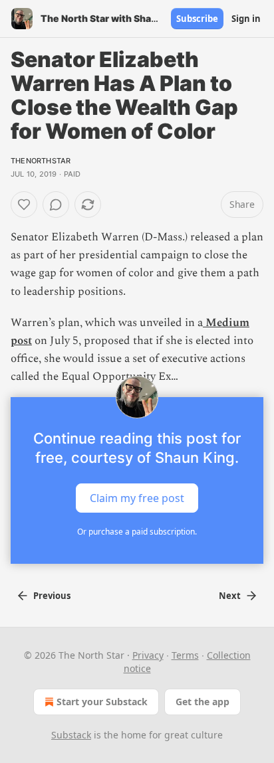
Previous (51, 596)
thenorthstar (40, 160)
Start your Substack (102, 701)
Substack (71, 734)
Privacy (148, 655)
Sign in (246, 19)
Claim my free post (137, 497)
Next (230, 596)
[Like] (24, 204)
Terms (185, 655)
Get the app (202, 701)
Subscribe (197, 19)
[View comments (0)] (56, 204)
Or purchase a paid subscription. (137, 531)
